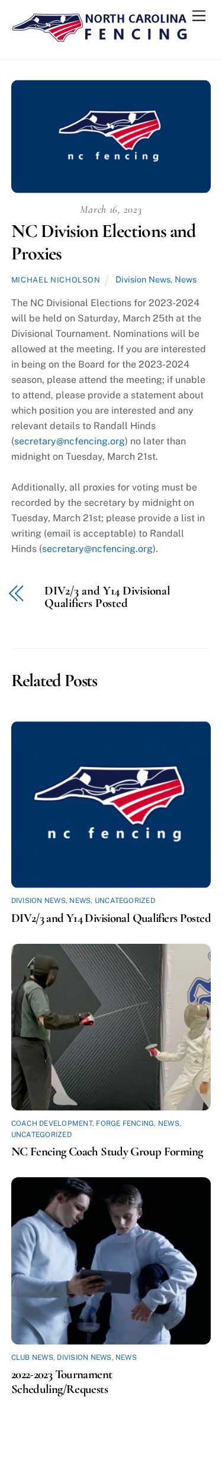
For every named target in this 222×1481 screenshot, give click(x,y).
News (186, 279)
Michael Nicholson (56, 279)
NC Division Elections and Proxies (103, 242)
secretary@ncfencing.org (69, 441)
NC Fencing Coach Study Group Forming (107, 1151)
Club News (32, 1357)
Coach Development (51, 1123)
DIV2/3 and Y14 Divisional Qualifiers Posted (107, 597)
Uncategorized (125, 901)
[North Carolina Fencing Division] (100, 38)
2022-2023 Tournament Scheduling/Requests (61, 1381)
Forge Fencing (125, 1123)
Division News (142, 279)
